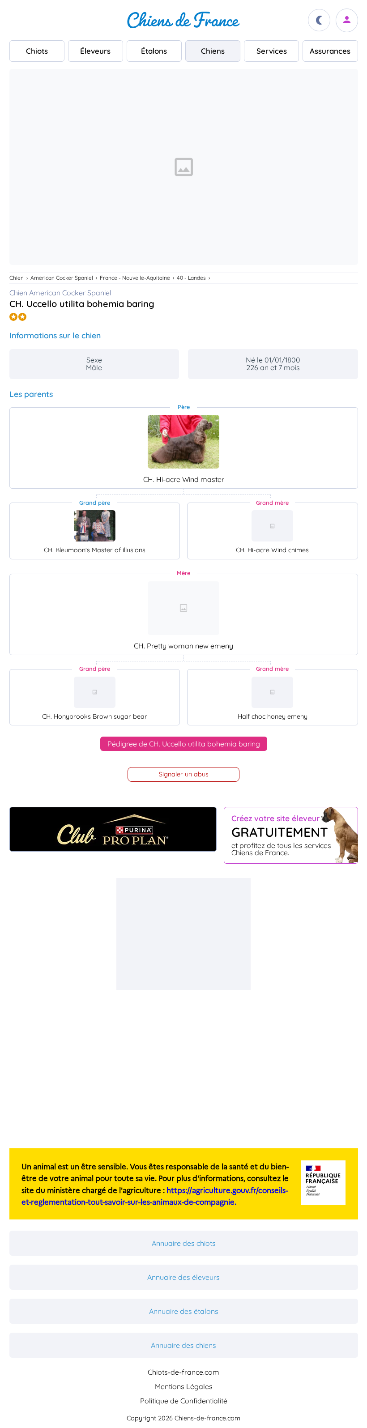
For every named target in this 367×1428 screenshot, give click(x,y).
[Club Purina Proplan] (113, 829)
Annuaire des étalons (183, 1311)
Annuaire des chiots (184, 1243)
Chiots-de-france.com (183, 1372)
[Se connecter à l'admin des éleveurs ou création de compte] (346, 20)
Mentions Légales (184, 1386)
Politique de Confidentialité (183, 1400)
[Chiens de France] (183, 20)
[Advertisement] (183, 934)
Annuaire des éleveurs (183, 1277)
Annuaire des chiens (183, 1345)
